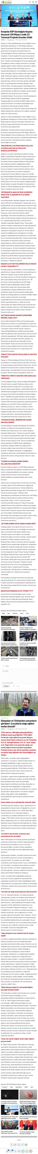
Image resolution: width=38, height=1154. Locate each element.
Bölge (3, 613)
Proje (27, 613)
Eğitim (26, 1087)
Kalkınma (15, 613)
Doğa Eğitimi (18, 1087)
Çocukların (4, 1087)
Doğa (11, 1087)
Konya (21, 613)
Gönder (6, 686)
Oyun (32, 1087)
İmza (9, 613)
